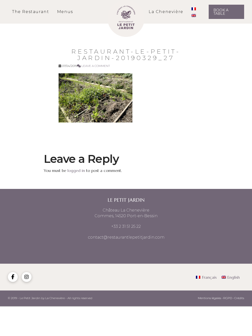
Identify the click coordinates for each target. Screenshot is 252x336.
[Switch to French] (193, 8)
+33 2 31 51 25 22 (126, 226)
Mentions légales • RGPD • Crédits (221, 298)
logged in (76, 170)
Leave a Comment (95, 66)
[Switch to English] (193, 15)
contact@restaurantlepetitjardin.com (126, 237)
